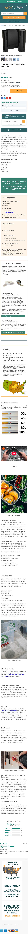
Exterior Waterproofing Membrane (9, 710)
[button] (4, 77)
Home (2, 25)
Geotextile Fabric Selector (14, 17)
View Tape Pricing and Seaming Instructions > (13, 316)
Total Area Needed (7, 105)
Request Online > (9, 212)
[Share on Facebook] (2, 98)
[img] (3, 844)
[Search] (25, 13)
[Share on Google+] (7, 98)
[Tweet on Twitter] (4, 98)
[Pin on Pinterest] (10, 98)
